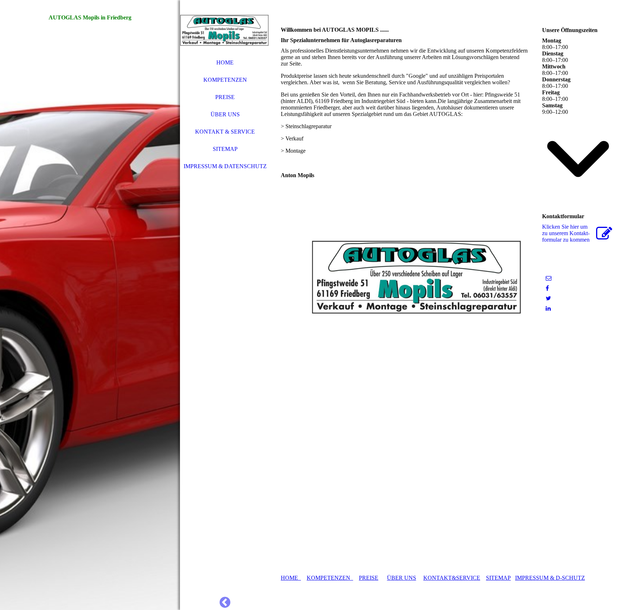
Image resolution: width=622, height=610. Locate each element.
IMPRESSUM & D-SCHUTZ (550, 578)
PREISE (225, 97)
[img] (90, 305)
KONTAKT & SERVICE (225, 132)
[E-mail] (548, 278)
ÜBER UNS (225, 114)
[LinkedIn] (548, 308)
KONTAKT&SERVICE (451, 578)
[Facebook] (547, 288)
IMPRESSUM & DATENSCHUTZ (225, 166)
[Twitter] (548, 298)
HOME (225, 62)
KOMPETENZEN (225, 80)
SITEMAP (225, 149)
